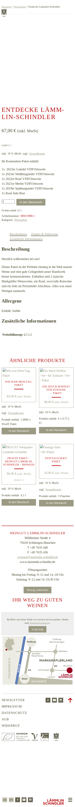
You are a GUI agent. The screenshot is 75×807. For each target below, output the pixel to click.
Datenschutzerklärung (40, 623)
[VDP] (56, 739)
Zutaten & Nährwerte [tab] (44, 234)
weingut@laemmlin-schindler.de (37, 557)
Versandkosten (37, 153)
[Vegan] (35, 739)
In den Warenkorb (31, 202)
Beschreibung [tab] (18, 234)
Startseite (7, 6)
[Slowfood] (46, 739)
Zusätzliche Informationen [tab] (26, 239)
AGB (5, 719)
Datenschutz (14, 713)
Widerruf (11, 725)
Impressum (12, 706)
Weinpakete (20, 6)
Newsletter (13, 700)
